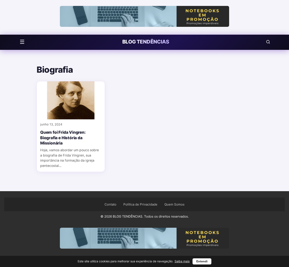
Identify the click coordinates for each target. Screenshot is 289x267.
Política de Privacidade (140, 204)
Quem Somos (174, 204)
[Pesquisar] (268, 41)
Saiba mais (182, 261)
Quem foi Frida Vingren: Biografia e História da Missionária (63, 138)
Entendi (202, 261)
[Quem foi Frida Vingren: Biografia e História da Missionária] (71, 100)
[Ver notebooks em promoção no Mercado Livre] (144, 17)
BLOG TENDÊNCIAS (145, 42)
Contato (110, 204)
